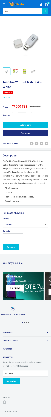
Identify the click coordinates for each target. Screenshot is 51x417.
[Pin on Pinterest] (36, 143)
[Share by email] (46, 143)
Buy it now (25, 133)
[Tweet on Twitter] (41, 143)
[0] (46, 4)
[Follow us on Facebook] (4, 402)
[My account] (41, 4)
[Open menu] (4, 4)
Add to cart (25, 124)
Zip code (6, 231)
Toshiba (6, 98)
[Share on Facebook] (31, 143)
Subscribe (11, 381)
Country (6, 218)
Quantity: (7, 115)
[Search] (45, 11)
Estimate (11, 247)
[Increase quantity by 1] (29, 115)
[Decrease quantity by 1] (15, 115)
